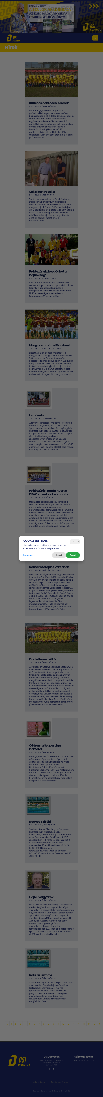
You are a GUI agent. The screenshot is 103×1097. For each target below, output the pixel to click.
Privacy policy (29, 555)
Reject (59, 555)
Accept (73, 555)
